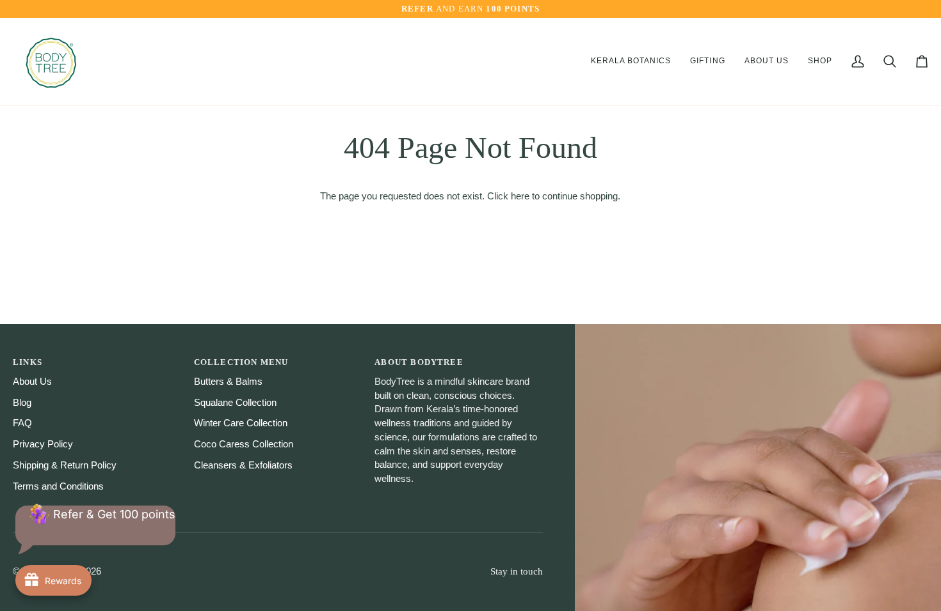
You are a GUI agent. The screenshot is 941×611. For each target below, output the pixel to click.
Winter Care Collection (240, 423)
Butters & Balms (228, 381)
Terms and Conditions (58, 486)
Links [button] (27, 362)
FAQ (22, 423)
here (520, 196)
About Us (32, 381)
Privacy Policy (43, 444)
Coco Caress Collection (243, 444)
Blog (22, 403)
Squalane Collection (235, 403)
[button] (631, 61)
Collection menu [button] (241, 362)
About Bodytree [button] (418, 362)
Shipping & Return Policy (65, 465)
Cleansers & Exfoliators (243, 465)
